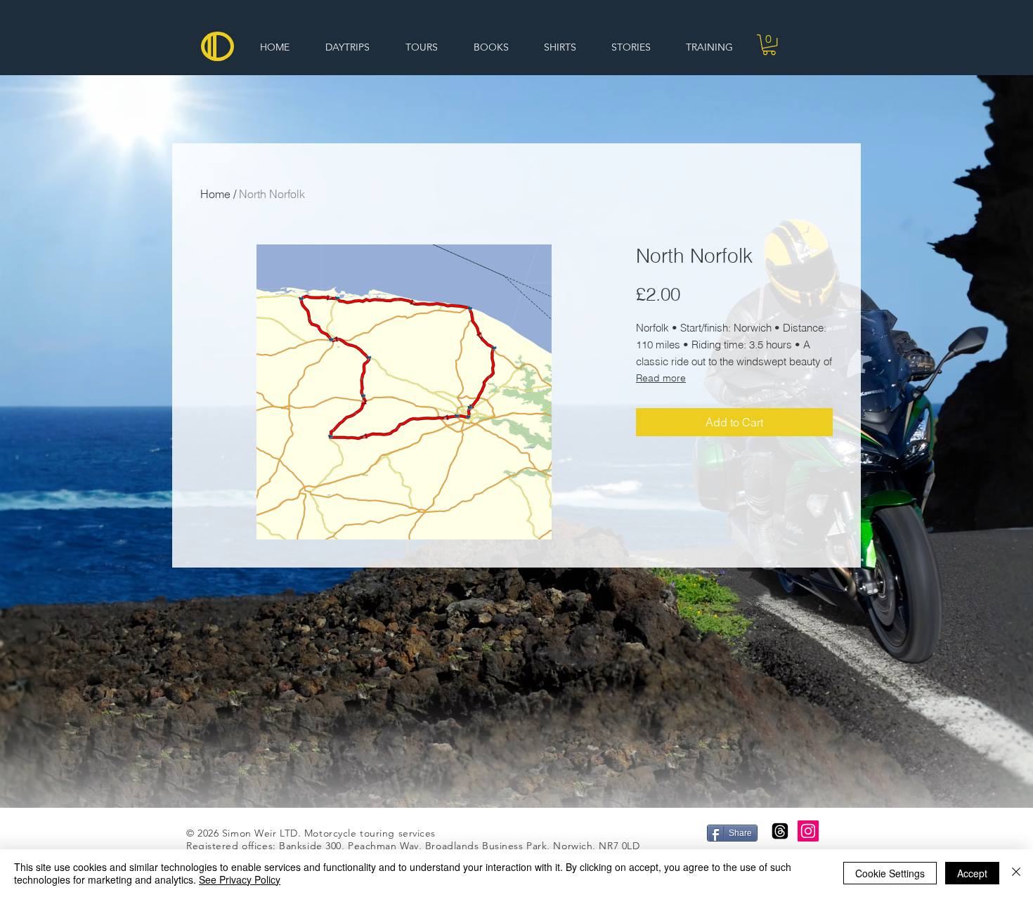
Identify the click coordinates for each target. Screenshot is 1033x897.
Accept (972, 873)
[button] (769, 44)
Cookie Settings (890, 873)
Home (215, 194)
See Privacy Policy (239, 879)
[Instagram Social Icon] (808, 831)
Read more (661, 378)
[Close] (1016, 873)
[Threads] (780, 831)
